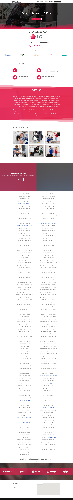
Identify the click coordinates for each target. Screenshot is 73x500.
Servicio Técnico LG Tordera (48, 407)
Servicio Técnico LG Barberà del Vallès (24, 225)
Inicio (38, 1)
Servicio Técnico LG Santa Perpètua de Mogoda (48, 375)
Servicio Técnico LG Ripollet (48, 242)
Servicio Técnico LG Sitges (48, 383)
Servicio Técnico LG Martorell (24, 393)
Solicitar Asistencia (57, 1)
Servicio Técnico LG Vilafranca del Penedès (48, 437)
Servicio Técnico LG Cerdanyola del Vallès (24, 311)
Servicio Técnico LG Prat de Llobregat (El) (48, 223)
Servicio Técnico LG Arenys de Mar (24, 203)
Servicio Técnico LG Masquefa (24, 402)
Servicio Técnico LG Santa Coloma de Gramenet (48, 351)
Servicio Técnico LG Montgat (24, 422)
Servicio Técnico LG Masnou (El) (24, 400)
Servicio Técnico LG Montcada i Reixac (24, 417)
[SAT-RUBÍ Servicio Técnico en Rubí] (16, 2)
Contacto (51, 1)
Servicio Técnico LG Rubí (48, 247)
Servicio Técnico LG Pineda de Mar (48, 211)
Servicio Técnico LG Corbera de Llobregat (24, 319)
